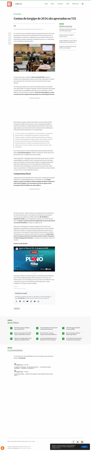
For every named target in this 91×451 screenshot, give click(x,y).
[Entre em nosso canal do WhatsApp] (38, 301)
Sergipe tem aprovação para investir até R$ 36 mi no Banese (67, 47)
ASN (15, 26)
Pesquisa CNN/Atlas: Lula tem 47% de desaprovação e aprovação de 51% (68, 41)
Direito (18, 4)
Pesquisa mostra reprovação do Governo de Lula (66, 35)
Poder (67, 3)
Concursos (60, 3)
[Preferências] (2, 448)
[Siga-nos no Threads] (31, 301)
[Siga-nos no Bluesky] (34, 301)
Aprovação (16, 308)
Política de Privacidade (12, 441)
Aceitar (84, 446)
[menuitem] (46, 3)
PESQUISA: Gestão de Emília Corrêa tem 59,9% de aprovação (67, 30)
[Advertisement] (34, 109)
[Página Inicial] (9, 4)
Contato (33, 441)
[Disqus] (35, 379)
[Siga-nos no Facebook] (20, 301)
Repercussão (75, 3)
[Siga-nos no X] (16, 301)
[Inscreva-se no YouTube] (27, 301)
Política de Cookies (21, 441)
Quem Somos (28, 441)
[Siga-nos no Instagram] (23, 301)
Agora (46, 3)
